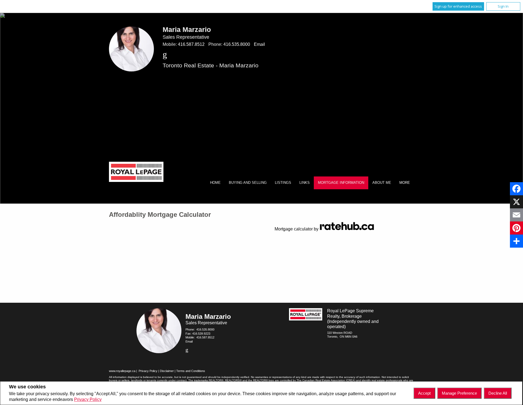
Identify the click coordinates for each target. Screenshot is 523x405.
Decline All (497, 393)
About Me (381, 183)
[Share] (516, 241)
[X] (516, 201)
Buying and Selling (248, 183)
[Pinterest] (516, 228)
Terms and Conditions (190, 371)
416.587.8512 (191, 44)
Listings (283, 183)
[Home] (136, 172)
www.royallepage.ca (122, 371)
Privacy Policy (88, 399)
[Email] (516, 214)
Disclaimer (167, 371)
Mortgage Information (341, 183)
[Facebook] (516, 188)
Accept (424, 393)
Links (304, 183)
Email (259, 44)
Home (215, 183)
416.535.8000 (236, 44)
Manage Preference (459, 393)
